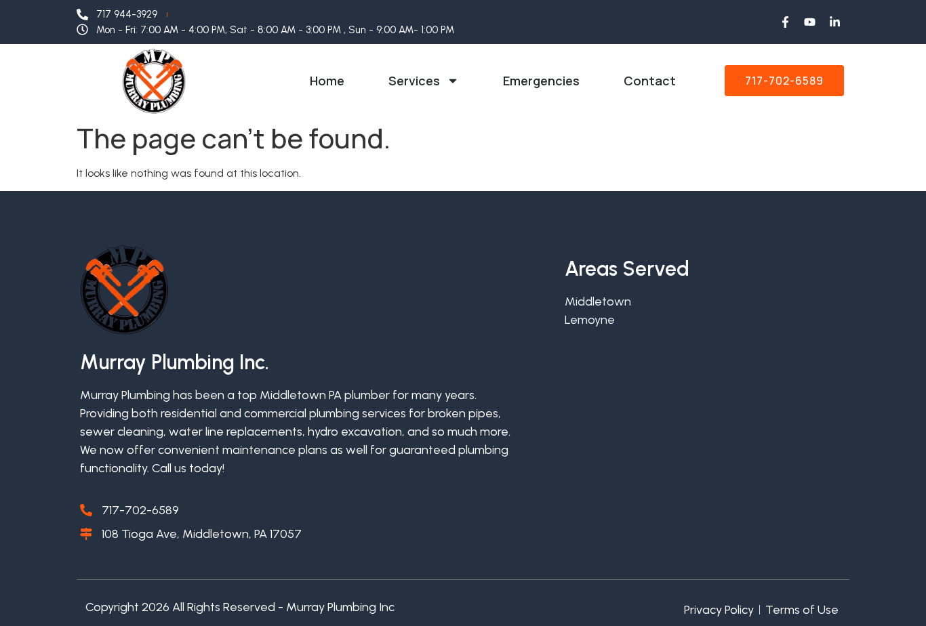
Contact (650, 80)
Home (327, 80)
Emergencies (541, 80)
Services (414, 80)
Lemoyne (590, 319)
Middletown (598, 301)
